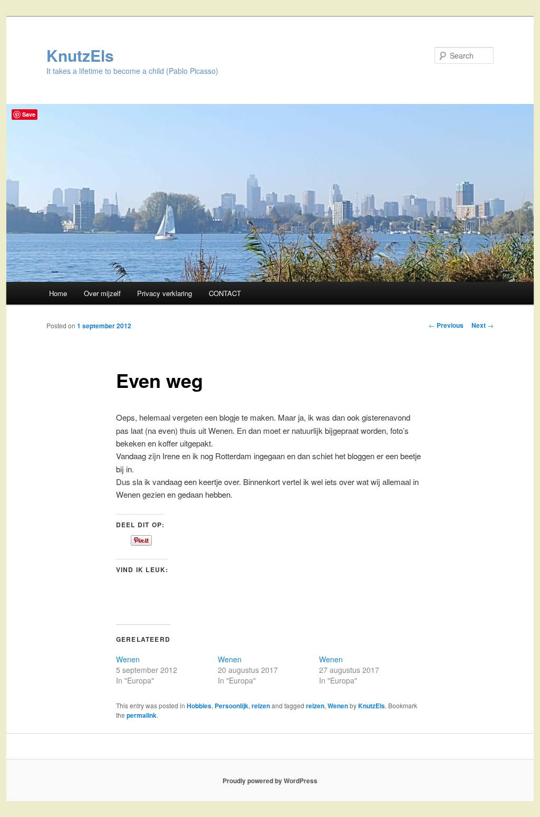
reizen (261, 705)
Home (58, 293)
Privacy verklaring (164, 293)
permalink (142, 715)
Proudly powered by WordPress (270, 780)
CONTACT (225, 293)
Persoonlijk (231, 705)
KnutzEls (80, 55)
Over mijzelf (102, 293)
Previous (446, 325)
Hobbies (199, 705)
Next (482, 325)
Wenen (128, 659)
